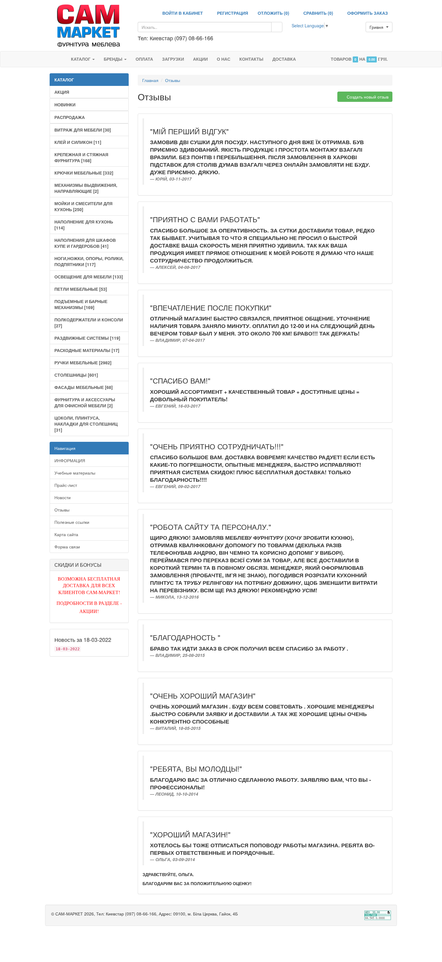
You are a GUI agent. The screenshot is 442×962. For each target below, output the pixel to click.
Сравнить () (317, 13)
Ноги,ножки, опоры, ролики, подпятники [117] (89, 261)
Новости (62, 497)
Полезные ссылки (71, 522)
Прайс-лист (65, 485)
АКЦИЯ (61, 92)
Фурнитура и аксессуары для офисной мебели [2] (84, 402)
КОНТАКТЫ (251, 59)
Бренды (114, 59)
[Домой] (60, 58)
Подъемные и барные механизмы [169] (80, 304)
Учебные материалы (74, 473)
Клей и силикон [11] (77, 142)
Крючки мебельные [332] (83, 173)
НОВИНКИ (64, 105)
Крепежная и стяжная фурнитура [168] (81, 157)
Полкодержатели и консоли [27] (88, 323)
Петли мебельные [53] (80, 289)
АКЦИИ (200, 59)
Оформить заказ (367, 13)
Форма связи (67, 547)
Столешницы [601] (76, 375)
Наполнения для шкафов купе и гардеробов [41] (85, 243)
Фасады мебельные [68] (83, 387)
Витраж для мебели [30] (82, 130)
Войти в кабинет (182, 13)
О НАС (223, 59)
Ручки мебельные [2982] (83, 363)
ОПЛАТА (144, 59)
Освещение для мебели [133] (88, 277)
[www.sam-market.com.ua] (89, 25)
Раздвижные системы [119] (87, 338)
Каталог (81, 59)
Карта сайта (66, 534)
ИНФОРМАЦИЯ (69, 460)
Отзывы (61, 510)
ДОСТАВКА (284, 59)
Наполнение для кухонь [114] (83, 225)
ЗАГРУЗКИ (173, 59)
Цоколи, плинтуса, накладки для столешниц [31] (86, 424)
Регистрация (232, 13)
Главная (150, 80)
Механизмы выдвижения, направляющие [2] (85, 188)
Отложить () (273, 13)
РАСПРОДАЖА (69, 117)
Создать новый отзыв (366, 97)
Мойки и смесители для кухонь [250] (83, 206)
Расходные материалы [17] (86, 350)
